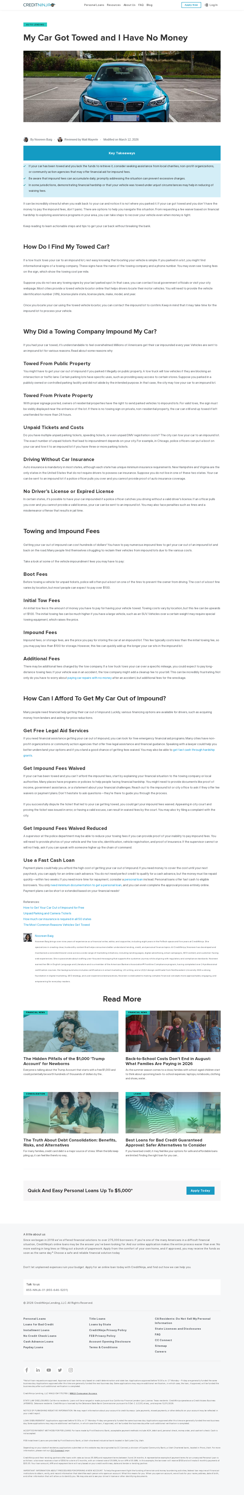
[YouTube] (48, 1370)
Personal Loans (34, 1318)
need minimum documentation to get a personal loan (86, 885)
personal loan (134, 879)
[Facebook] (26, 1370)
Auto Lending (35, 24)
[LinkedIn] (37, 1370)
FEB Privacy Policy (102, 1336)
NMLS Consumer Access (83, 1393)
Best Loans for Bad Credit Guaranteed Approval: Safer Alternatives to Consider (166, 1142)
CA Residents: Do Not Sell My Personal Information (183, 1321)
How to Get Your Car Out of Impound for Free (53, 907)
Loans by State (100, 1324)
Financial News (35, 1012)
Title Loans (97, 1318)
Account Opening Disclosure (110, 1341)
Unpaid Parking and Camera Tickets (47, 913)
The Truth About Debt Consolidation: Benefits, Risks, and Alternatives (69, 1142)
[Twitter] (59, 1370)
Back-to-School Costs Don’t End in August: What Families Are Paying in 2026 (168, 1061)
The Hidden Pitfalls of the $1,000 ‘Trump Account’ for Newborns (64, 1061)
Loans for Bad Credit (38, 1324)
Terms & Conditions (103, 1347)
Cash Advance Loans (38, 1341)
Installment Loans (36, 1330)
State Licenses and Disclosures (178, 1328)
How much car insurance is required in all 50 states (57, 919)
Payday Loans (33, 1347)
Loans (137, 1094)
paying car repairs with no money (90, 678)
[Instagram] (70, 1370)
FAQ (157, 1334)
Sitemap (161, 1346)
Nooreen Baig (44, 936)
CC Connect (163, 1340)
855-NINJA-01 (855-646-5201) (47, 1290)
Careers (160, 1351)
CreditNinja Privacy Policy (108, 1330)
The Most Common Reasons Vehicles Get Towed (56, 924)
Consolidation (35, 1094)
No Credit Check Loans (40, 1336)
